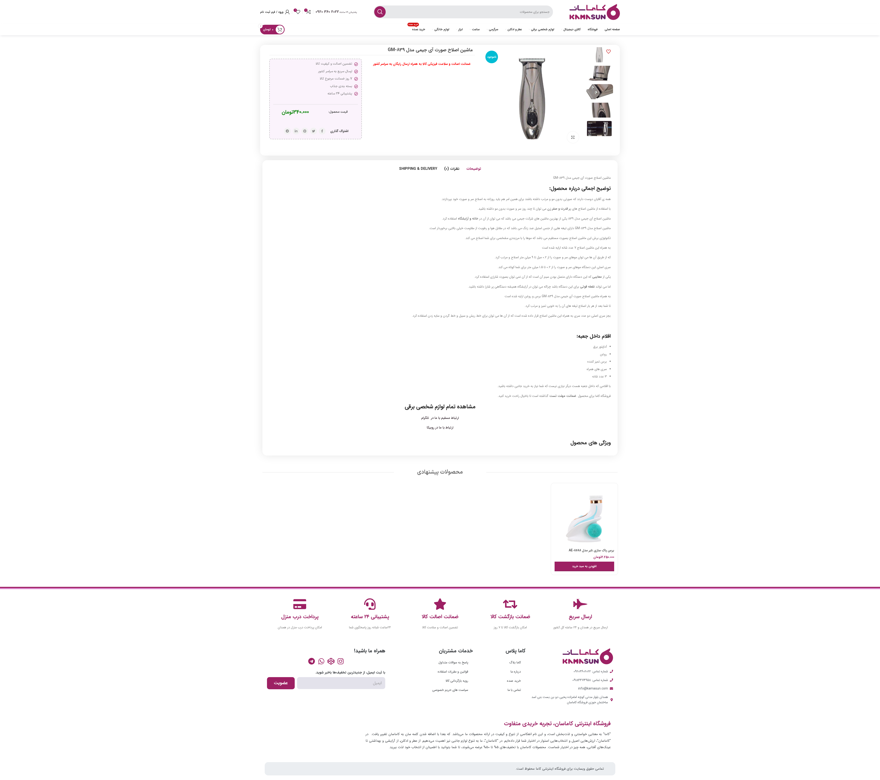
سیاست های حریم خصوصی (450, 689)
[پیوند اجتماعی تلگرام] (287, 131)
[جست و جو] (380, 12)
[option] (599, 54)
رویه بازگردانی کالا (457, 680)
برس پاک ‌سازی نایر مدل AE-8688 (591, 550)
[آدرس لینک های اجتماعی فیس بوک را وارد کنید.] (322, 131)
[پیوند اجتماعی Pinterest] (304, 131)
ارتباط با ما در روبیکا (440, 427)
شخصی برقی (419, 406)
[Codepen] (330, 661)
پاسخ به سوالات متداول (453, 662)
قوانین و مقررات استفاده (453, 671)
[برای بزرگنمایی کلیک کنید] (573, 137)
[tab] (473, 169)
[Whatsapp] (321, 661)
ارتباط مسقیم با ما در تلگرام (440, 417)
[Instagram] (340, 661)
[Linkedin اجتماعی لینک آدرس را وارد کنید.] (296, 131)
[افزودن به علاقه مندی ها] (608, 51)
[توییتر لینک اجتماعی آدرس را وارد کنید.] (313, 131)
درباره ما (516, 671)
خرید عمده (514, 680)
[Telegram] (311, 661)
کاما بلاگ (515, 662)
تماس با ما (514, 689)
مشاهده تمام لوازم (454, 406)
